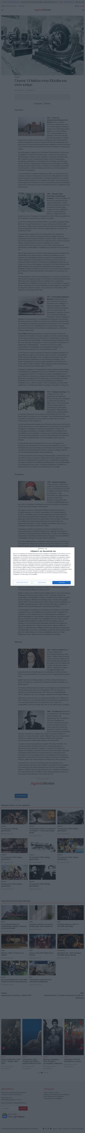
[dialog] (42, 566)
